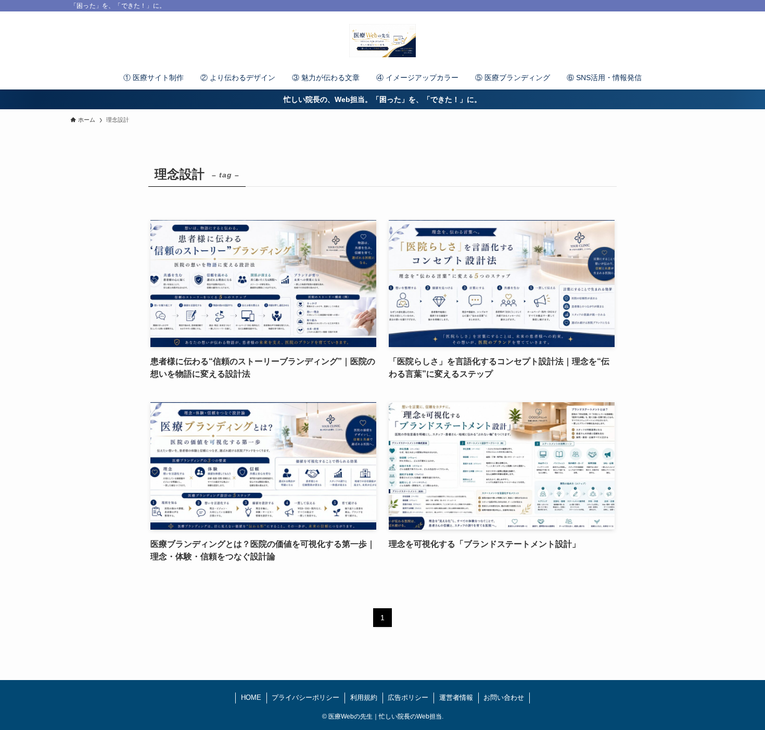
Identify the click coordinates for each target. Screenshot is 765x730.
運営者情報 (456, 697)
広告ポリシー (408, 697)
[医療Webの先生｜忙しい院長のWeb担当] (382, 40)
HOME (251, 697)
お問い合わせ (503, 697)
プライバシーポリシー (305, 697)
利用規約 (363, 697)
